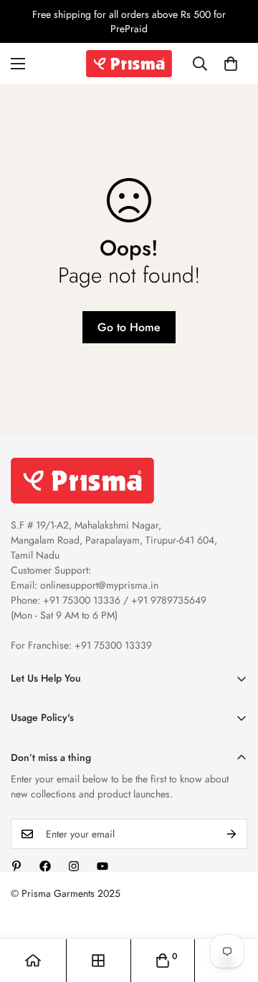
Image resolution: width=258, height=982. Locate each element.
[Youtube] (102, 866)
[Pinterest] (16, 866)
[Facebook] (45, 866)
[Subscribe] (231, 834)
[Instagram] (74, 866)
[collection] (98, 960)
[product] (33, 960)
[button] (230, 63)
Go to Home (129, 327)
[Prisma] (129, 63)
